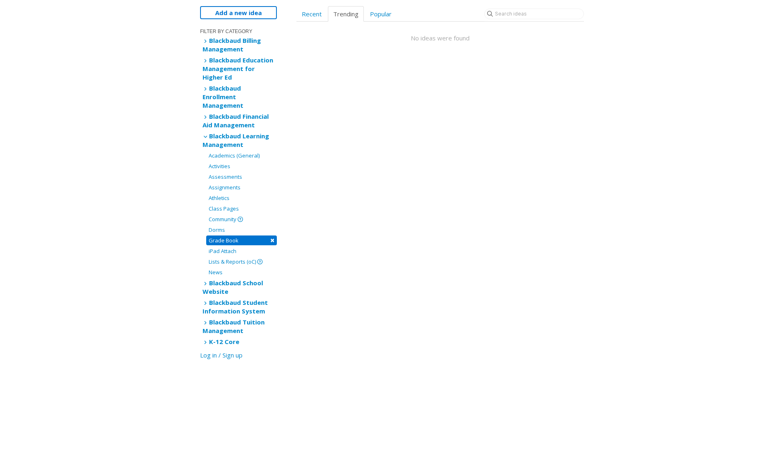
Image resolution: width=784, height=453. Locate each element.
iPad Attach (222, 251)
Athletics (219, 198)
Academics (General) (234, 155)
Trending (346, 14)
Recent (312, 14)
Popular (381, 14)
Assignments (225, 187)
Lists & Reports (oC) (233, 261)
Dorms (217, 229)
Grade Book (241, 240)
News (216, 272)
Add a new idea (238, 13)
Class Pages (224, 208)
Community (223, 219)
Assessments (225, 176)
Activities (219, 166)
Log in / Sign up (221, 355)
